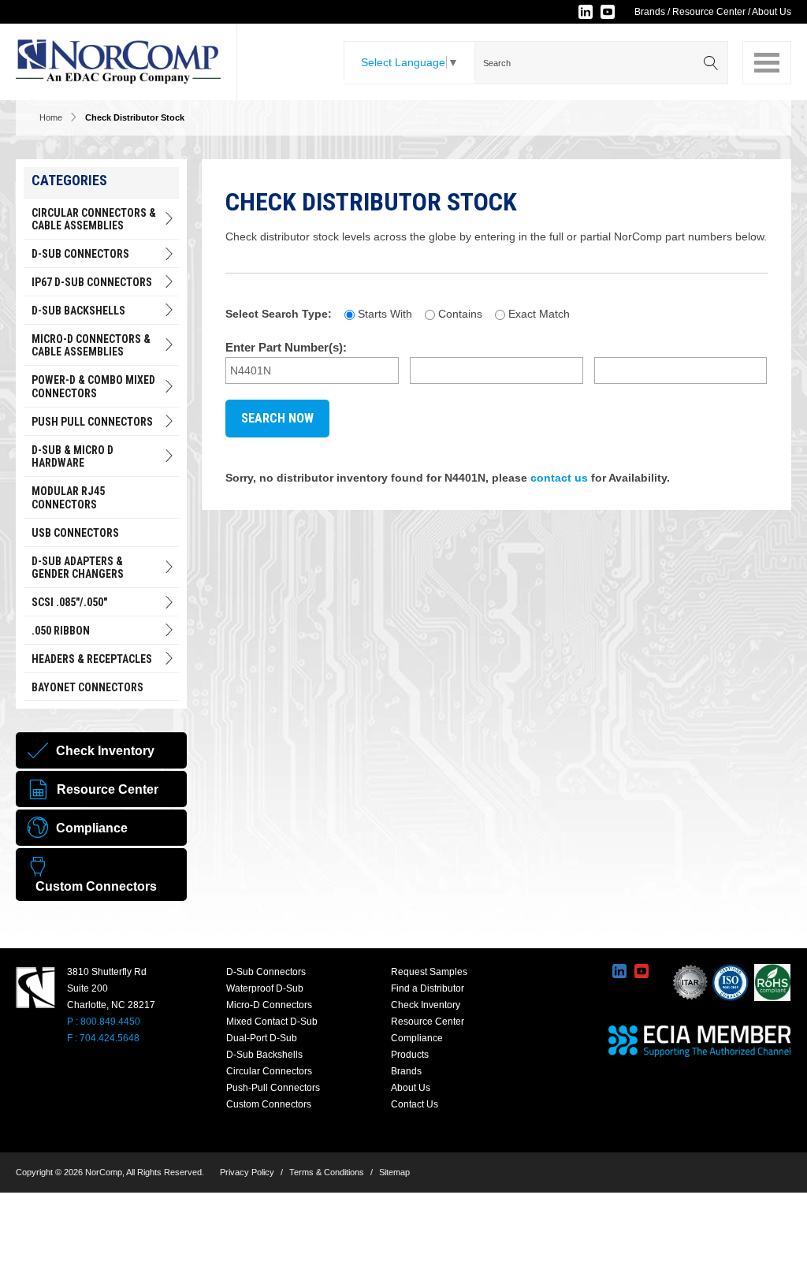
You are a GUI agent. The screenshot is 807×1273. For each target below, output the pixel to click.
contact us (559, 477)
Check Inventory (425, 1005)
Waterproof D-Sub (264, 988)
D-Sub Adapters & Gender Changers (78, 568)
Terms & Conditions (326, 1172)
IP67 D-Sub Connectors (92, 282)
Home (50, 117)
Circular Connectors (269, 1071)
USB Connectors (75, 533)
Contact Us (414, 1104)
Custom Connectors (268, 1104)
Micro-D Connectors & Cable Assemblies (91, 346)
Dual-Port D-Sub (261, 1038)
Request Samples (429, 971)
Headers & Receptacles (92, 659)
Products (410, 1054)
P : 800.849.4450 (103, 1021)
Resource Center (709, 11)
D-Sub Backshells (78, 310)
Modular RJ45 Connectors (68, 498)
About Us (771, 11)
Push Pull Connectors (92, 421)
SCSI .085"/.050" (69, 602)
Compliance (417, 1038)
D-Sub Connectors (80, 254)
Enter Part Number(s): (286, 347)
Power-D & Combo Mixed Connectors (93, 387)
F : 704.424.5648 (103, 1038)
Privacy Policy (247, 1172)
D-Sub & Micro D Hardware (72, 457)
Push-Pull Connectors (273, 1087)
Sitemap (394, 1172)
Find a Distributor (427, 988)
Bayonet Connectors (87, 687)
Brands (649, 11)
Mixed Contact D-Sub (272, 1021)
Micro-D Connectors (269, 1005)
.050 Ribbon (61, 630)
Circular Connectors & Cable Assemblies (94, 220)
